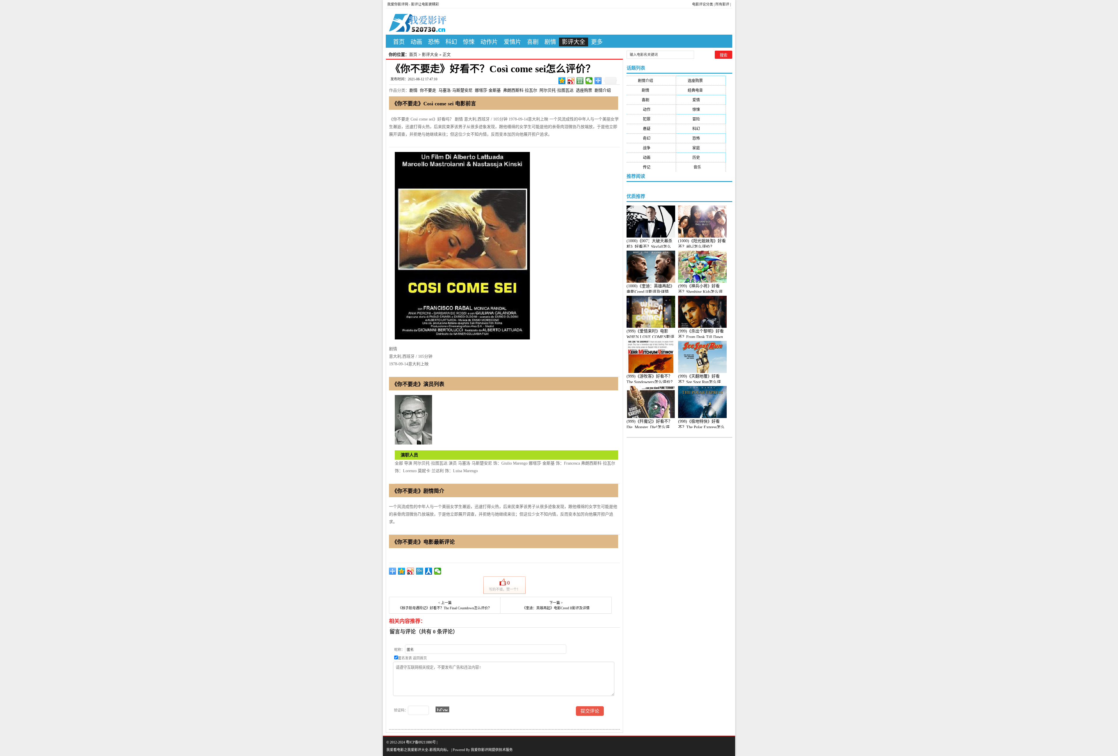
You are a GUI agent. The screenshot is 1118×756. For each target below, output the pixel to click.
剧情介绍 (603, 90)
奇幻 (651, 138)
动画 (416, 42)
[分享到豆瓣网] (580, 80)
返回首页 (420, 658)
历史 (700, 157)
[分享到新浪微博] (571, 80)
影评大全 (573, 42)
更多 (597, 42)
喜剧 (533, 42)
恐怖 (434, 42)
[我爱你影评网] (422, 21)
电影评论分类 (702, 4)
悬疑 (651, 128)
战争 (651, 148)
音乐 (701, 167)
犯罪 (651, 119)
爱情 (700, 100)
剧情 (550, 42)
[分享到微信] (589, 80)
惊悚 (469, 42)
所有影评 (722, 4)
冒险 (700, 119)
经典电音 (701, 90)
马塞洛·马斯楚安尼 (455, 90)
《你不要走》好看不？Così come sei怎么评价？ (492, 68)
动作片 (489, 42)
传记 (651, 167)
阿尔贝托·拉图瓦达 (556, 90)
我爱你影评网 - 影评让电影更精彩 (413, 4)
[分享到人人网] (428, 571)
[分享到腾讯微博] (419, 571)
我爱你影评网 (481, 750)
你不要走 (428, 90)
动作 (651, 109)
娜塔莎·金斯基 (488, 90)
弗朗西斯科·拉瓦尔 (520, 90)
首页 (399, 42)
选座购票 (584, 90)
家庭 (700, 148)
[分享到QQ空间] (562, 80)
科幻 (451, 42)
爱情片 (512, 42)
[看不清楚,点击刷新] (442, 709)
